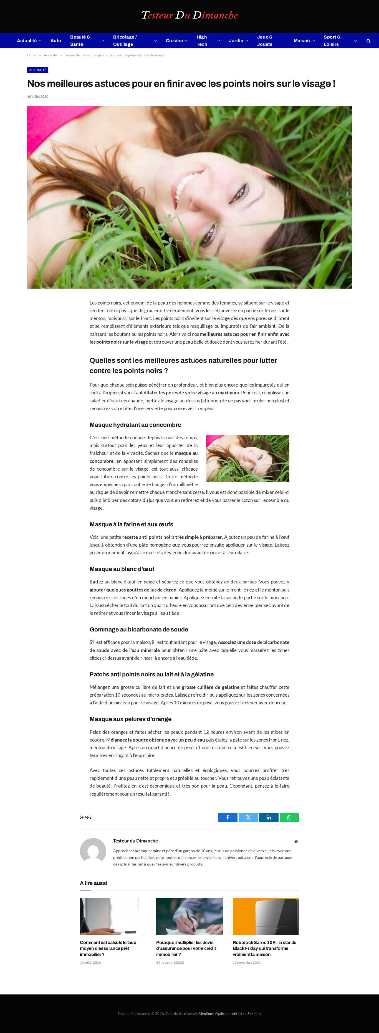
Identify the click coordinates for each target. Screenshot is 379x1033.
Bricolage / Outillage (125, 41)
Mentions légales (212, 1013)
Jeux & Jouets (265, 41)
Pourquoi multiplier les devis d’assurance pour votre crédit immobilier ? (186, 948)
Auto (55, 40)
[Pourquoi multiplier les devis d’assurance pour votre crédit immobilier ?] (189, 916)
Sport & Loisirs (332, 41)
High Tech (202, 41)
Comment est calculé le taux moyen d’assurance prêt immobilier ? (108, 948)
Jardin (236, 40)
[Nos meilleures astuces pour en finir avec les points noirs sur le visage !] (189, 287)
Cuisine (174, 40)
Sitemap (254, 1013)
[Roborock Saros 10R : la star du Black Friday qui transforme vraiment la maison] (266, 916)
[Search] (368, 40)
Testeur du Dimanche (135, 841)
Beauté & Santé (80, 41)
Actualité (27, 40)
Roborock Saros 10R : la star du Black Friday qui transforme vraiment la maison (265, 948)
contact (236, 1013)
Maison (302, 40)
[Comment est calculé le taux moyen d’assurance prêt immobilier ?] (113, 916)
